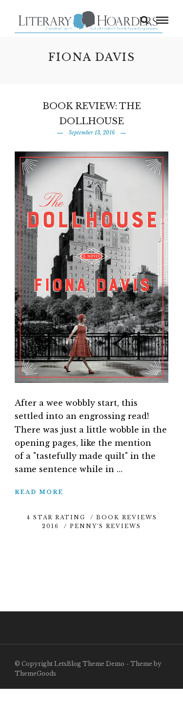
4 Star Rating (55, 517)
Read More (39, 492)
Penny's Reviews (105, 526)
